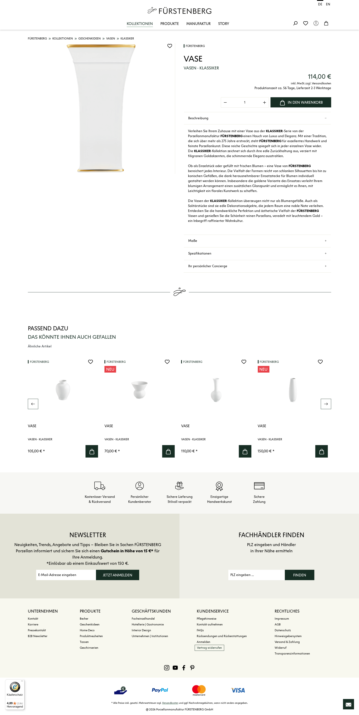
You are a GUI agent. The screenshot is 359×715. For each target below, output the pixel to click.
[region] (102, 108)
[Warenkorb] (326, 23)
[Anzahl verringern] (225, 102)
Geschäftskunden (151, 611)
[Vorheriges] (33, 404)
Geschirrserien (89, 648)
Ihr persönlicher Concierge (207, 266)
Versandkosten (170, 702)
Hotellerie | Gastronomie (148, 624)
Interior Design (141, 630)
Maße (192, 241)
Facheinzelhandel (143, 618)
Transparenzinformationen (292, 653)
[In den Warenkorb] (92, 451)
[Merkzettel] (305, 23)
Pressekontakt (37, 630)
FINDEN (299, 575)
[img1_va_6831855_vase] (101, 108)
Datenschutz (283, 630)
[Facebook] (183, 667)
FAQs (200, 630)
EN (328, 4)
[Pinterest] (192, 667)
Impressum (282, 618)
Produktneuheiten (91, 636)
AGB (278, 624)
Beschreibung (198, 118)
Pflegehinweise (206, 618)
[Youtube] (175, 667)
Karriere (33, 624)
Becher (84, 618)
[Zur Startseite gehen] (179, 10)
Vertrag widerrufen (209, 648)
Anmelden (203, 642)
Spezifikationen (199, 253)
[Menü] (22, 681)
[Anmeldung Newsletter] (348, 704)
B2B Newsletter (37, 636)
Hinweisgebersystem (288, 636)
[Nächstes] (326, 404)
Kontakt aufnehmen (210, 624)
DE (320, 4)
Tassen (84, 642)
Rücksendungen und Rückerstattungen (222, 636)
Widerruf (280, 648)
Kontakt (33, 618)
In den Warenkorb (305, 102)
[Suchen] (295, 23)
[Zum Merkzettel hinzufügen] (169, 46)
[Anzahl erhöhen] (264, 102)
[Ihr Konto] (316, 23)
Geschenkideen (90, 624)
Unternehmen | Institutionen (150, 636)
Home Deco (87, 630)
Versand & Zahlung (287, 642)
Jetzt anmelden (117, 575)
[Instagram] (166, 667)
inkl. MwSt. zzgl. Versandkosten (311, 83)
